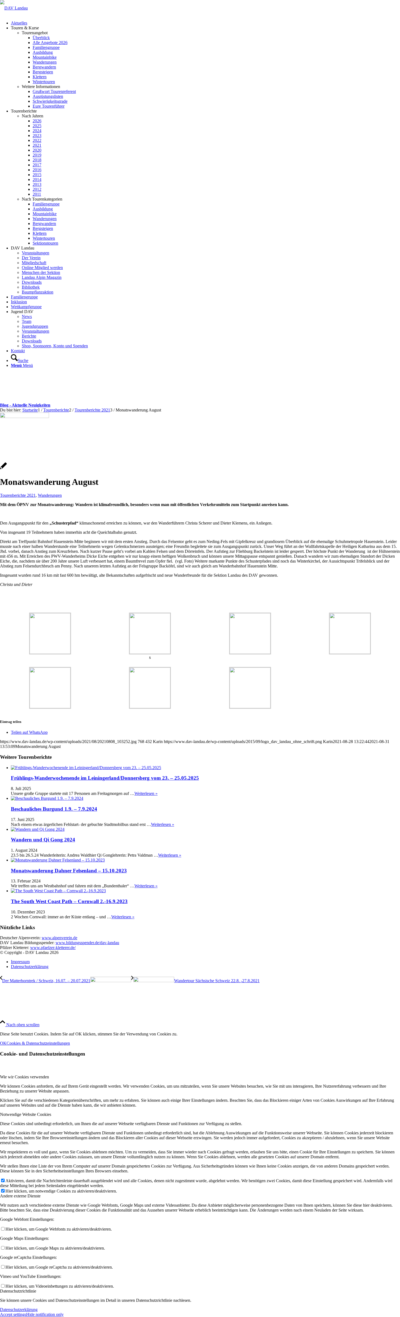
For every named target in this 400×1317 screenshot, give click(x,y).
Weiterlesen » (146, 793)
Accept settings (13, 1314)
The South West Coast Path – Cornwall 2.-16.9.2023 (69, 901)
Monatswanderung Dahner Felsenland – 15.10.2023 (69, 870)
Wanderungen (50, 495)
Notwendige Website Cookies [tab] (25, 1114)
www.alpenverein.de (59, 937)
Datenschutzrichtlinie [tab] (18, 1291)
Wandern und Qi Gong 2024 (43, 839)
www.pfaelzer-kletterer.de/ (53, 947)
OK (3, 1043)
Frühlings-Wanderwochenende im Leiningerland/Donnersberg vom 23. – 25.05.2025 (105, 778)
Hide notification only (45, 1314)
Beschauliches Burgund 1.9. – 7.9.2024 (54, 809)
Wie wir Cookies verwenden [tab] (24, 1077)
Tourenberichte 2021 (18, 495)
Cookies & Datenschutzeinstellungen (38, 1043)
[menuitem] (205, 23)
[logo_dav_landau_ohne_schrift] (14, 8)
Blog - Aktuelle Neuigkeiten (25, 405)
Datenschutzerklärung (19, 1309)
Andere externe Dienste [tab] (20, 1196)
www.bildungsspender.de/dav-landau (87, 942)
